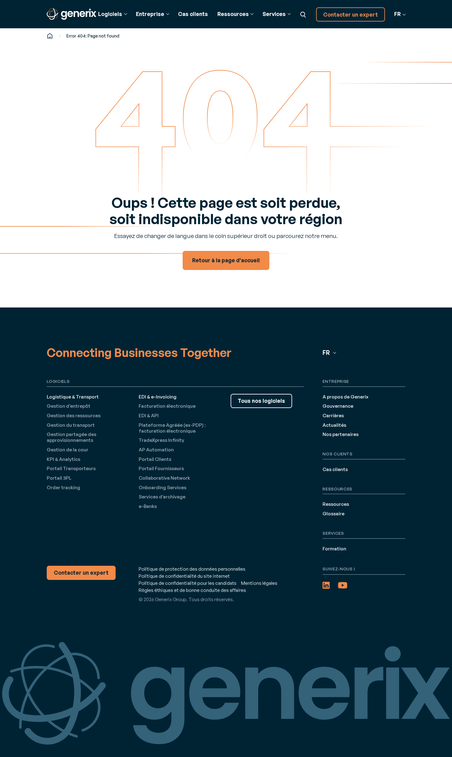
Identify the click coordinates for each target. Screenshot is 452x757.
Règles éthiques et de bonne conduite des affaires (192, 590)
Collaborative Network (164, 478)
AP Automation (156, 450)
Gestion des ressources (74, 415)
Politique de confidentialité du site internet (184, 576)
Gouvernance (338, 406)
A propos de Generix (345, 397)
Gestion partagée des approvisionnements (71, 437)
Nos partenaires (341, 434)
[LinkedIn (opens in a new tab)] (326, 585)
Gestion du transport (71, 425)
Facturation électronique (167, 406)
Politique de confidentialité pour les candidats (187, 583)
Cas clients (193, 14)
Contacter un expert (350, 14)
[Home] (50, 35)
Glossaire (333, 514)
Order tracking (63, 487)
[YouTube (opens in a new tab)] (342, 585)
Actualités (334, 425)
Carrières (333, 415)
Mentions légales (259, 583)
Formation (334, 549)
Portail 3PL (59, 478)
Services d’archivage (162, 497)
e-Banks (148, 506)
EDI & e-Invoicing (157, 397)
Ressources (336, 504)
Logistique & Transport (73, 397)
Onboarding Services (162, 487)
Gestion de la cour (67, 450)
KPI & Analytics (63, 459)
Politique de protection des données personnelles (192, 569)
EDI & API (149, 415)
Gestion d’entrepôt (68, 406)
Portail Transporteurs (71, 468)
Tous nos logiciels (261, 401)
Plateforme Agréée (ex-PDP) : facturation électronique (172, 428)
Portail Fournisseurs (161, 468)
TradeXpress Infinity (161, 440)
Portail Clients (155, 459)
